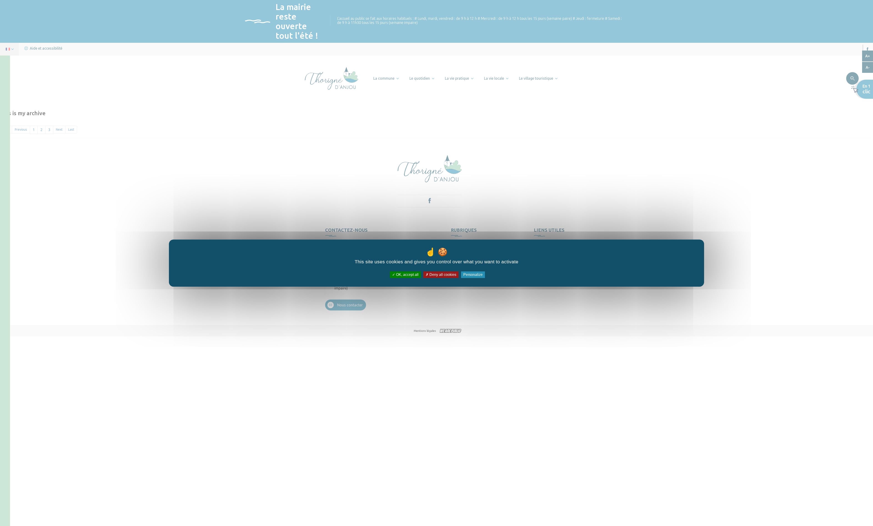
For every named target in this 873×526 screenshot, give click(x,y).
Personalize (473, 275)
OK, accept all (407, 275)
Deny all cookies (442, 275)
